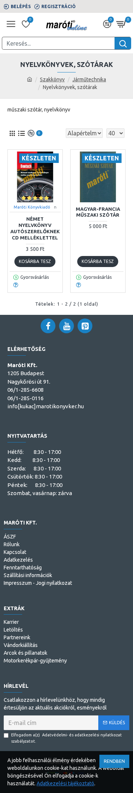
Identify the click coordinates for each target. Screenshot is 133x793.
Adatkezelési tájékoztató (65, 783)
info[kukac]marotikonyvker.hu (45, 406)
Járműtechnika (89, 79)
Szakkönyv (52, 79)
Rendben (114, 761)
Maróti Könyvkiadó (32, 207)
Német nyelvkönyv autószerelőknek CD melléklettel (35, 228)
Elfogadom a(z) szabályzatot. (66, 738)
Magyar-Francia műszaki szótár (98, 212)
